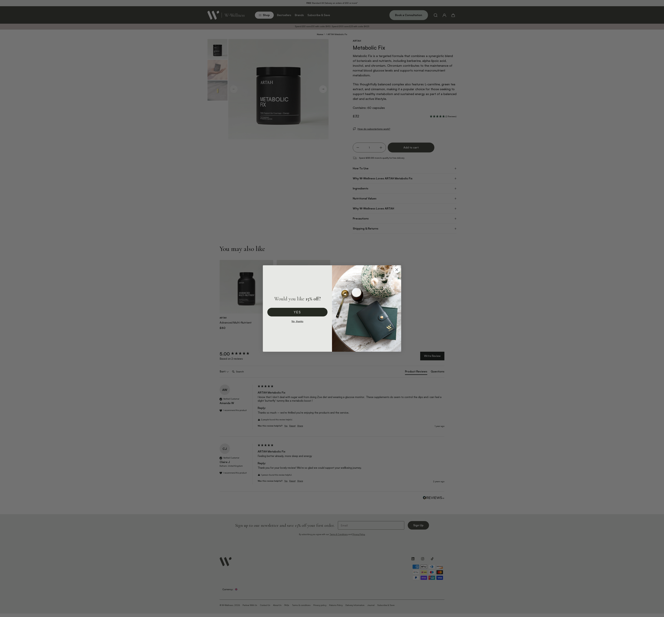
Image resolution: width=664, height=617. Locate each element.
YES (297, 312)
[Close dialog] (397, 270)
